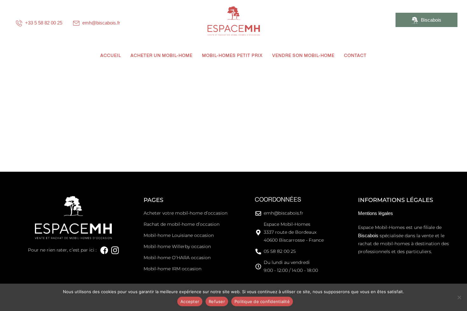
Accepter (189, 301)
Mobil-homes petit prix (232, 56)
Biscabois (430, 20)
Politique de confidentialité (262, 301)
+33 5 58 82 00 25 (43, 22)
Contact (355, 56)
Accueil (110, 56)
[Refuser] (459, 297)
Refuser (217, 301)
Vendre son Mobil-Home (303, 56)
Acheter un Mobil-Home (162, 56)
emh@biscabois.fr (100, 22)
